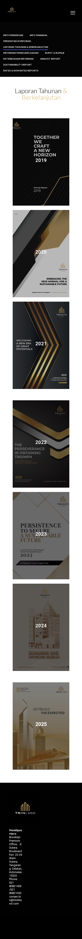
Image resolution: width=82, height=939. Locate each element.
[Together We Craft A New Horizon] (11, 10)
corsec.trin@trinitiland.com (15, 900)
